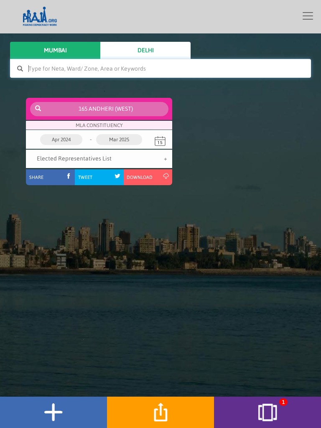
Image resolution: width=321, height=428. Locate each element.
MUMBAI (55, 50)
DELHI (146, 50)
